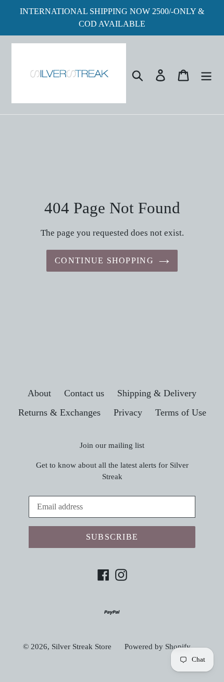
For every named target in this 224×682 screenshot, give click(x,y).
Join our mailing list (112, 445)
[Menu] (206, 75)
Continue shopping (104, 260)
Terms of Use (180, 412)
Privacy (128, 412)
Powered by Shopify (158, 646)
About (39, 393)
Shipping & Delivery (156, 393)
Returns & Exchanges (59, 412)
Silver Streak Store (81, 646)
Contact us (84, 393)
